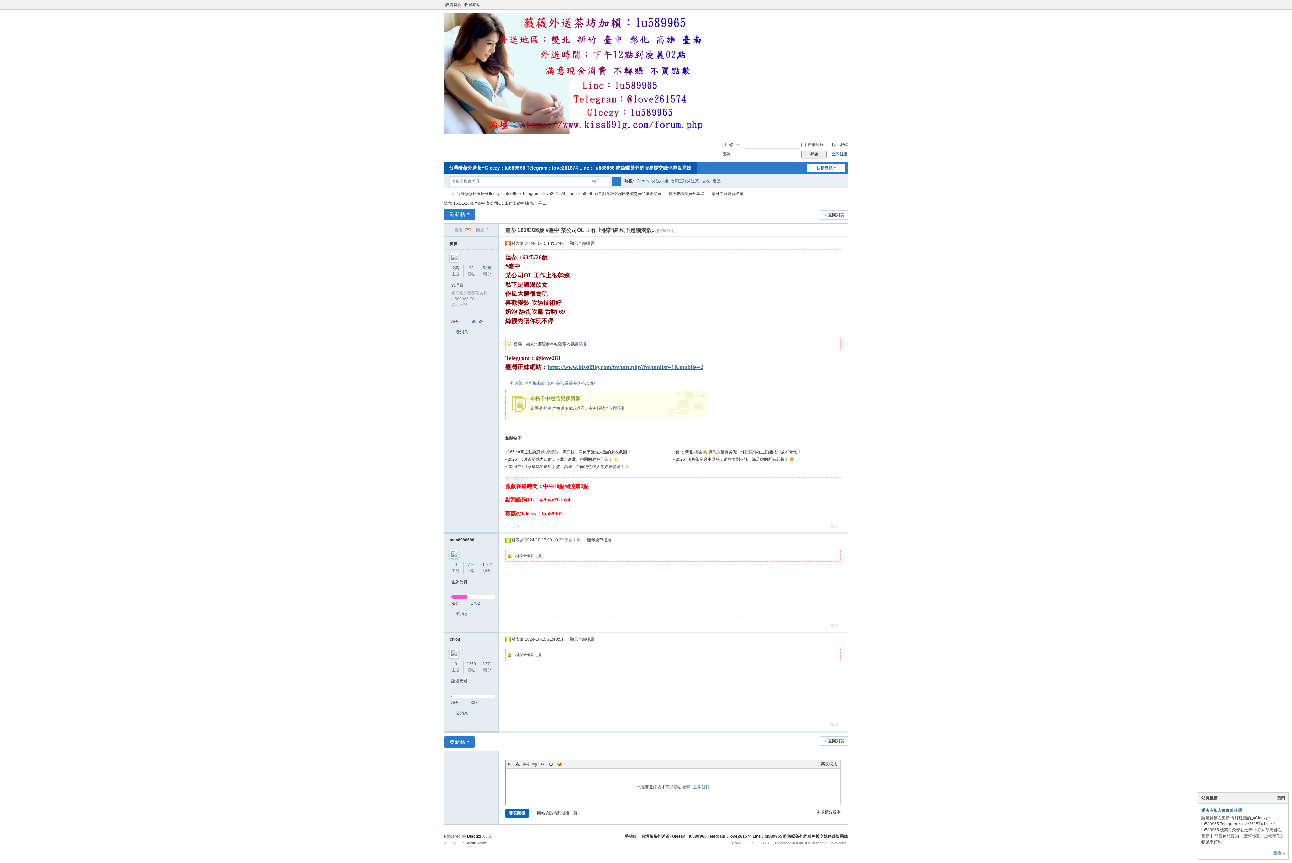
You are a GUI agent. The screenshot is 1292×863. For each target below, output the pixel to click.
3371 (487, 664)
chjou (455, 639)
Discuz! (474, 836)
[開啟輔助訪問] (838, 5)
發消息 (462, 332)
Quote (542, 764)
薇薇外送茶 (575, 383)
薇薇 (454, 243)
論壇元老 (459, 681)
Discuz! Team (476, 843)
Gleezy (643, 181)
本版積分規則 (829, 812)
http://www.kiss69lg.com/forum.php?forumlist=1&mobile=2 (625, 367)
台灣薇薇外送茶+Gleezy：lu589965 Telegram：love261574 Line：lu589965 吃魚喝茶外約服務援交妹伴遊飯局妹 (570, 168)
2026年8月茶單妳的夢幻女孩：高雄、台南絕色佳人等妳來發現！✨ (569, 466)
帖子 (596, 181)
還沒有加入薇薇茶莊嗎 (1221, 810)
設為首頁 (453, 4)
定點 (717, 181)
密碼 (726, 154)
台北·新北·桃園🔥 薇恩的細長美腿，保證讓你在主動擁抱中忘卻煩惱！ (738, 452)
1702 (487, 564)
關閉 (1281, 798)
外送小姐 (660, 181)
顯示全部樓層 (582, 243)
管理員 (457, 285)
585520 (478, 321)
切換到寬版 (845, 7)
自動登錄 (816, 144)
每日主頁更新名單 (727, 193)
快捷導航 (825, 168)
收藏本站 (472, 4)
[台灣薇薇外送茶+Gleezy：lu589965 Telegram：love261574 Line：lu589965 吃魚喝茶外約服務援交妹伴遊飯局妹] (578, 132)
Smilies (559, 764)
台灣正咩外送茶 (685, 181)
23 (471, 268)
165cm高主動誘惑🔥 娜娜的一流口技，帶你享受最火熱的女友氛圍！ (569, 452)
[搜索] (616, 181)
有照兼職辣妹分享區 (686, 193)
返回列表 (836, 215)
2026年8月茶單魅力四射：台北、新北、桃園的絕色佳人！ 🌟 (563, 459)
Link (534, 764)
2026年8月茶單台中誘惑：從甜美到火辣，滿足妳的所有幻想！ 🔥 (735, 459)
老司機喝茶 (535, 383)
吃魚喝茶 (555, 383)
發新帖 (458, 214)
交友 (706, 181)
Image (526, 764)
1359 (471, 664)
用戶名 (728, 144)
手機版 (631, 836)
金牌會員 (459, 581)
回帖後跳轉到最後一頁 (557, 813)
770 (471, 564)
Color (517, 764)
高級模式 (829, 764)
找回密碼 (840, 144)
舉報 (835, 526)
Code (551, 764)
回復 (582, 344)
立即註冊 (840, 154)
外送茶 (516, 383)
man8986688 (462, 540)
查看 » (1279, 853)
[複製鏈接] (666, 230)
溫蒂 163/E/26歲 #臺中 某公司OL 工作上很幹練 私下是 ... (495, 203)
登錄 (547, 408)
